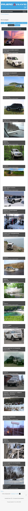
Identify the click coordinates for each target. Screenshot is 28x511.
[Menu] (25, 7)
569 (26, 495)
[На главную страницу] (14, 3)
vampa (7, 51)
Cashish (7, 74)
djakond (7, 234)
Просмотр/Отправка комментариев (10, 52)
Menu (24, 11)
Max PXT (8, 326)
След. (2, 491)
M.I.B (7, 166)
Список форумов (5, 14)
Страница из (14, 493)
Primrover (8, 97)
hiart (7, 372)
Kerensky (8, 211)
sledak (7, 143)
